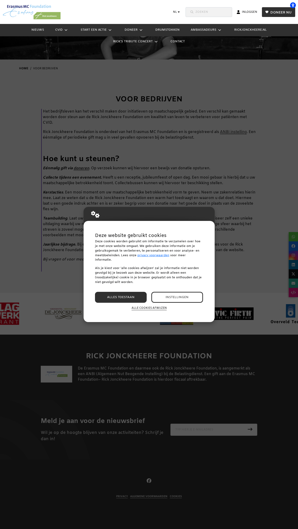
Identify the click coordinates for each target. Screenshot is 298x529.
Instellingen (177, 297)
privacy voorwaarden (153, 255)
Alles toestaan (121, 297)
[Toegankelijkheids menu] (293, 5)
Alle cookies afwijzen (149, 308)
